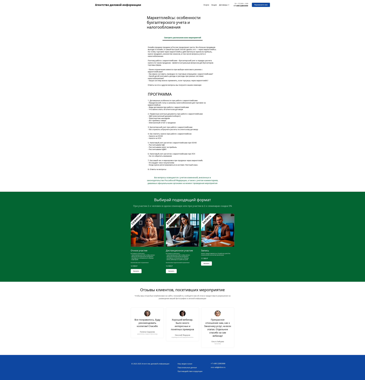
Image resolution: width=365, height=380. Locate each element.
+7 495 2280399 (241, 6)
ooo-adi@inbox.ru (218, 367)
